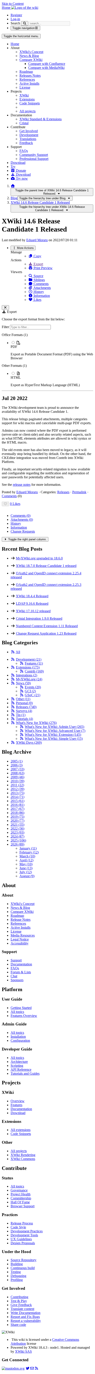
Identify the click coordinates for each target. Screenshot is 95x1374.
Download (18, 162)
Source (38, 276)
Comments (41, 284)
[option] (52, 350)
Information (41, 296)
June (25, 868)
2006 (17, 765)
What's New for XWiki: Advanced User (55, 731)
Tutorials (24, 719)
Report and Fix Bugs (25, 1317)
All (18, 652)
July (25, 872)
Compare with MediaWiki (46, 67)
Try (13, 166)
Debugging (18, 1276)
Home (15, 44)
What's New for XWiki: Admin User (54, 727)
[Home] (13, 186)
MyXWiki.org (29, 679)
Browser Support (22, 1206)
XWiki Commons (23, 1159)
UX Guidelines (21, 1239)
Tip (20, 715)
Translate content (22, 1309)
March (27, 856)
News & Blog (29, 56)
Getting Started (21, 1008)
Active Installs (29, 83)
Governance (19, 1190)
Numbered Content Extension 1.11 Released (47, 626)
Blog (14, 198)
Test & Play (19, 1301)
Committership (21, 1198)
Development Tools (24, 1235)
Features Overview (24, 1016)
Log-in (15, 19)
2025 (18, 840)
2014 (17, 797)
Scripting (17, 1065)
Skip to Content (13, 3)
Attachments (42, 288)
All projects (27, 111)
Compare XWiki (30, 60)
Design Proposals (23, 1243)
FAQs (23, 151)
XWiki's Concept (31, 52)
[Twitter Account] (27, 1368)
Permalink (79, 492)
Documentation (21, 964)
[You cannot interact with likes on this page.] (5, 504)
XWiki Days (29, 742)
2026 (17, 844)
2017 (17, 809)
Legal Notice (20, 939)
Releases (63, 492)
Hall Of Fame (20, 1202)
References (27, 79)
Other (23, 699)
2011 (17, 785)
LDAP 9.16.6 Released (32, 603)
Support (16, 960)
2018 (17, 813)
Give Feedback (21, 1305)
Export (38, 264)
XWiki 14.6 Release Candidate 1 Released (40, 202)
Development (28, 135)
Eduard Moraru (37, 240)
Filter (6, 327)
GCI (30, 691)
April (26, 860)
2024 (17, 836)
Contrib (34, 671)
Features (34, 663)
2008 (17, 773)
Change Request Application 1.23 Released (46, 633)
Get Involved (28, 131)
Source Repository (23, 1260)
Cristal (23, 123)
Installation (18, 1036)
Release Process (22, 1223)
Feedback (26, 143)
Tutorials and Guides (25, 1073)
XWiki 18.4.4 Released (32, 596)
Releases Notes (30, 75)
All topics (17, 1012)
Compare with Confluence (46, 64)
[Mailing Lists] (32, 1368)
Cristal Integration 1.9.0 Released (39, 618)
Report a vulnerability (26, 1321)
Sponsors (17, 980)
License (24, 87)
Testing (16, 1272)
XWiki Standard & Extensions (40, 119)
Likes (37, 299)
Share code (18, 1324)
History (38, 292)
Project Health (20, 1194)
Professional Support (33, 159)
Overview (18, 1101)
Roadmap (26, 71)
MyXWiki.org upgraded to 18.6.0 (39, 558)
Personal (24, 703)
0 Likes (15, 504)
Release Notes (20, 919)
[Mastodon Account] (13, 1368)
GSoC (32, 695)
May (25, 864)
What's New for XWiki (36, 723)
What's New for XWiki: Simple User (54, 738)
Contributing (19, 1297)
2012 (17, 789)
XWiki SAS (23, 1351)
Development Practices (27, 1231)
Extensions (27, 99)
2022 (17, 828)
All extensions (20, 1130)
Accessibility (19, 943)
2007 (17, 769)
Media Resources (23, 935)
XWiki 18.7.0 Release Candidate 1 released (46, 566)
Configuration (20, 1040)
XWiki (24, 95)
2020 (17, 820)
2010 (17, 781)
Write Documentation (25, 1313)
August (26, 876)
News (23, 683)
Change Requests (23, 531)
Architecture (19, 1061)
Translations (27, 139)
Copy (37, 256)
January (28, 848)
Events (33, 687)
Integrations (26, 675)
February (29, 852)
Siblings (39, 280)
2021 (17, 824)
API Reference (21, 1069)
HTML (16, 377)
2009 (17, 777)
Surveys (24, 711)
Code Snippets (29, 103)
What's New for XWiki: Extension (53, 734)
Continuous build (23, 1268)
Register (16, 15)
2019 (17, 817)
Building (17, 1264)
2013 (17, 793)
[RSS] (13, 652)
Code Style (18, 1227)
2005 (17, 761)
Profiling (17, 1280)
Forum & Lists (21, 972)
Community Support (33, 155)
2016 (17, 805)
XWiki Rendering (23, 1155)
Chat (14, 976)
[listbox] (47, 360)
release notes (21, 484)
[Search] (24, 23)
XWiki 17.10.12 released (33, 611)
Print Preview (43, 268)
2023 (17, 832)
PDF (14, 347)
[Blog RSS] (36, 1368)
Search (15, 23)
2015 (17, 801)
